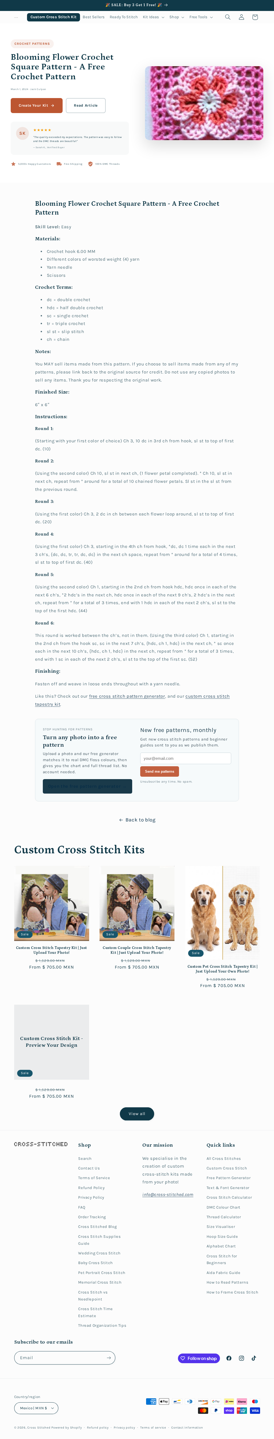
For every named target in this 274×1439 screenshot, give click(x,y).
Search (85, 1158)
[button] (154, 17)
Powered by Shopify (66, 1427)
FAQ (81, 1207)
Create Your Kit (33, 105)
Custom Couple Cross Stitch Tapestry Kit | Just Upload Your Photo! (137, 950)
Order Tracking (92, 1217)
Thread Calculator (224, 1217)
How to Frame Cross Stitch (232, 1292)
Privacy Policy (91, 1197)
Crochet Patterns (32, 44)
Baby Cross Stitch (95, 1263)
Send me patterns (159, 771)
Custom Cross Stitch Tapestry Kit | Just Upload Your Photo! (51, 950)
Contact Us (89, 1168)
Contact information (187, 1427)
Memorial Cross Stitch (99, 1282)
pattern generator (146, 696)
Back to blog (140, 820)
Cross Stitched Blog (97, 1226)
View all (137, 1113)
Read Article (86, 105)
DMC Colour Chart (224, 1207)
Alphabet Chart (221, 1246)
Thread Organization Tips (102, 1325)
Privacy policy (124, 1427)
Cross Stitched (38, 1427)
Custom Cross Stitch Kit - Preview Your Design (51, 1042)
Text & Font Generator (228, 1188)
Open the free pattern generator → (87, 786)
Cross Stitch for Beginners (222, 1259)
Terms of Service (94, 1178)
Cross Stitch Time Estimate (95, 1312)
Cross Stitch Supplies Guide (99, 1240)
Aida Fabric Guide (224, 1272)
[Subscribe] (108, 1357)
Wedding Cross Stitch (99, 1253)
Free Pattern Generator (229, 1178)
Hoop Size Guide (222, 1236)
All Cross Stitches (224, 1158)
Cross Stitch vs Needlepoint (93, 1296)
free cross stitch (108, 696)
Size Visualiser (221, 1226)
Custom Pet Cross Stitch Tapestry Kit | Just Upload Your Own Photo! (223, 969)
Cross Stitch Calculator (229, 1197)
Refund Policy (91, 1188)
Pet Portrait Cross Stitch (101, 1272)
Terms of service (153, 1427)
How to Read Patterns (228, 1282)
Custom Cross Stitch (227, 1168)
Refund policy (98, 1427)
